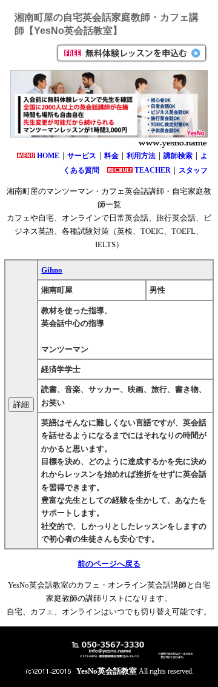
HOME (48, 155)
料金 (111, 155)
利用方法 (141, 155)
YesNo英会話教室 (106, 670)
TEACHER (152, 170)
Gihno (51, 269)
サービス (81, 155)
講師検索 (178, 155)
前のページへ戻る (109, 563)
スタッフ (193, 170)
